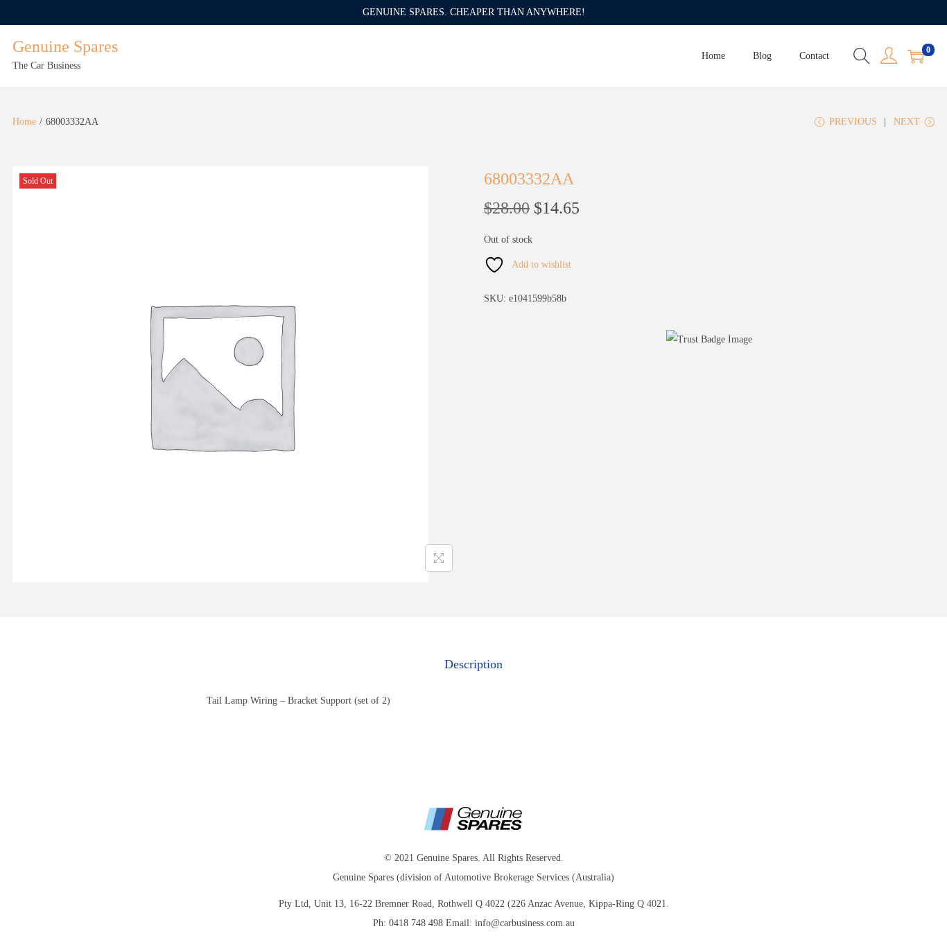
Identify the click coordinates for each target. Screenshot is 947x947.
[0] (915, 56)
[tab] (473, 664)
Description (473, 664)
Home (24, 121)
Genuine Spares (65, 46)
